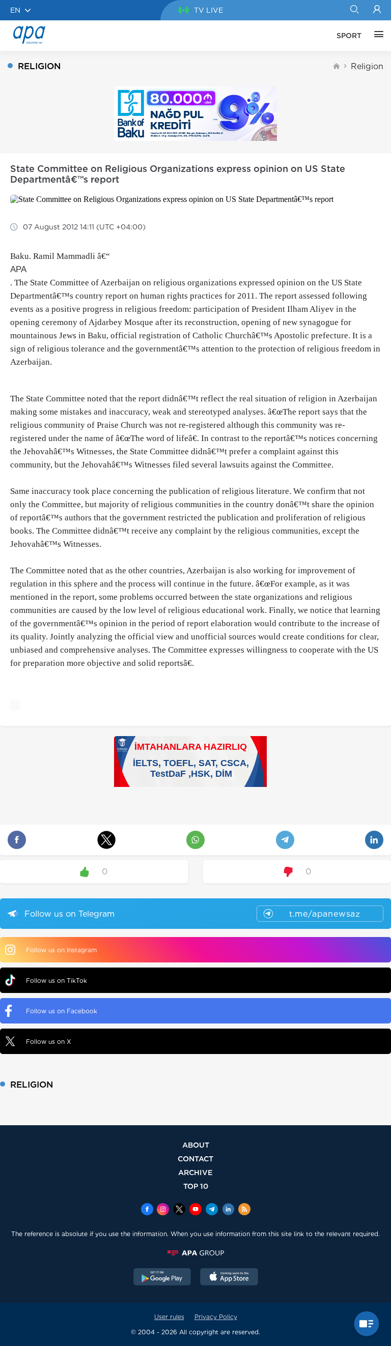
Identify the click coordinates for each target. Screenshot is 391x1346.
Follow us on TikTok (56, 980)
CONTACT (195, 1158)
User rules (169, 1317)
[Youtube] (195, 1210)
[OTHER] (376, 35)
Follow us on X (48, 1041)
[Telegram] (212, 1210)
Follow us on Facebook (61, 1011)
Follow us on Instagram (61, 950)
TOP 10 (195, 1186)
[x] (179, 1210)
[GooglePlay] (162, 1278)
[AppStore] (229, 1278)
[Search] (354, 10)
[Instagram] (163, 1210)
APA (18, 269)
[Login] (377, 10)
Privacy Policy (215, 1317)
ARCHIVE (195, 1172)
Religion (367, 66)
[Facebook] (147, 1210)
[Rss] (244, 1210)
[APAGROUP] (195, 1252)
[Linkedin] (228, 1210)
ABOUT (195, 1144)
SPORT (349, 36)
